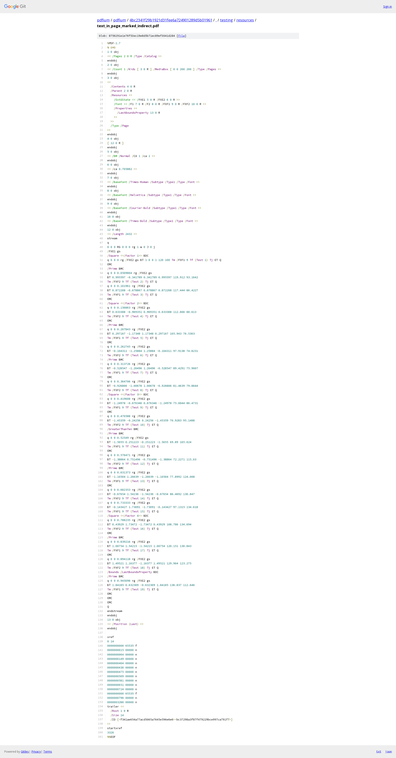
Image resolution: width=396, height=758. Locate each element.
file (181, 36)
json (388, 751)
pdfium (103, 20)
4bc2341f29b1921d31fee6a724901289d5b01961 (171, 20)
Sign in (387, 6)
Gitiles (25, 751)
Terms (47, 751)
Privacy (36, 751)
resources (245, 20)
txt (378, 751)
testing (226, 20)
